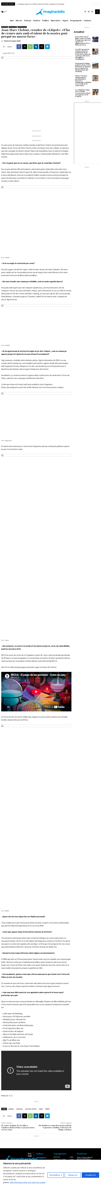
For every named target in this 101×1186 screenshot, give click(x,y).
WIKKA (47, 1109)
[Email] (41, 46)
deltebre (11, 1109)
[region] (50, 1173)
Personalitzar (54, 1175)
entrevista (19, 1109)
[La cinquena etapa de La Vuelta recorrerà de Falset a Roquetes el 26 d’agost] (95, 92)
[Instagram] (88, 11)
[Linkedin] (36, 46)
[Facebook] (85, 11)
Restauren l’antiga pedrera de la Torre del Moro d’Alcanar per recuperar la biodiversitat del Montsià (83, 67)
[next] (98, 4)
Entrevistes (22, 27)
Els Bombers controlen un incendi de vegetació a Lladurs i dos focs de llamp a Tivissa (55, 1127)
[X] (92, 11)
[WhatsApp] (30, 46)
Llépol (41, 1109)
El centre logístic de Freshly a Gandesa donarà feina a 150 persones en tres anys (18, 1127)
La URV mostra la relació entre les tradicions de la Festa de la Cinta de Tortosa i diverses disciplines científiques (82, 54)
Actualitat (12, 27)
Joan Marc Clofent (30, 1109)
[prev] (94, 4)
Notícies (5, 27)
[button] (97, 11)
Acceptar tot (90, 1175)
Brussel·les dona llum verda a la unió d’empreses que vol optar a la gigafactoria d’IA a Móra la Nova (83, 41)
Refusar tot (72, 1175)
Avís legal (30, 1155)
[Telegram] (47, 46)
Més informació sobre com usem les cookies (27, 1182)
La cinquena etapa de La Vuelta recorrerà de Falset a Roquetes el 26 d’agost (40, 4)
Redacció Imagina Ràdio (12, 41)
